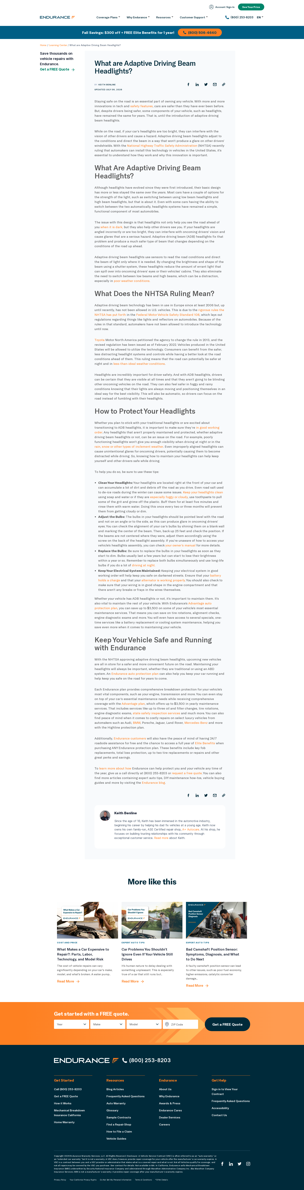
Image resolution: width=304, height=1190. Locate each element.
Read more (161, 838)
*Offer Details (161, 1180)
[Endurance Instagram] (248, 1164)
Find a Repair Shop (118, 1124)
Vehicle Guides (116, 1138)
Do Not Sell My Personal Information (115, 1180)
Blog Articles (115, 1089)
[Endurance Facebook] (222, 1164)
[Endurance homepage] (57, 17)
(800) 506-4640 (202, 32)
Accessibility (220, 1108)
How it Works (62, 1103)
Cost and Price (67, 942)
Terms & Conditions (143, 1180)
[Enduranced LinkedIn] (231, 1164)
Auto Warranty (115, 1103)
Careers (164, 1124)
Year (59, 1024)
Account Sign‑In (225, 6)
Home (43, 45)
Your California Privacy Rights (83, 1180)
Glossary (112, 1110)
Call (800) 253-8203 (68, 1089)
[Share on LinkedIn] (197, 84)
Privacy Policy (60, 1180)
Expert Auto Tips (133, 942)
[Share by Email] (215, 84)
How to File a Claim (119, 1131)
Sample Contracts (118, 1117)
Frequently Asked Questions (125, 1096)
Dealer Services (169, 1117)
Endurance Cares (170, 1110)
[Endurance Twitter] (240, 1164)
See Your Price (251, 6)
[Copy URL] (223, 84)
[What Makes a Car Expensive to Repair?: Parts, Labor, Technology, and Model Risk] (87, 920)
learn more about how (115, 768)
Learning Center (58, 45)
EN (259, 17)
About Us (165, 1089)
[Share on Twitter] (206, 84)
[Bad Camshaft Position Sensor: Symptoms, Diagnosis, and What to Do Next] (216, 920)
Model (133, 1024)
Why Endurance (169, 1096)
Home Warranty (64, 1122)
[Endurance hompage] (86, 1060)
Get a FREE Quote (54, 69)
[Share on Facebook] (188, 84)
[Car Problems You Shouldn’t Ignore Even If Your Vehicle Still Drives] (152, 920)
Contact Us (219, 1115)
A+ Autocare (190, 829)
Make (96, 1024)
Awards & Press (169, 1103)
